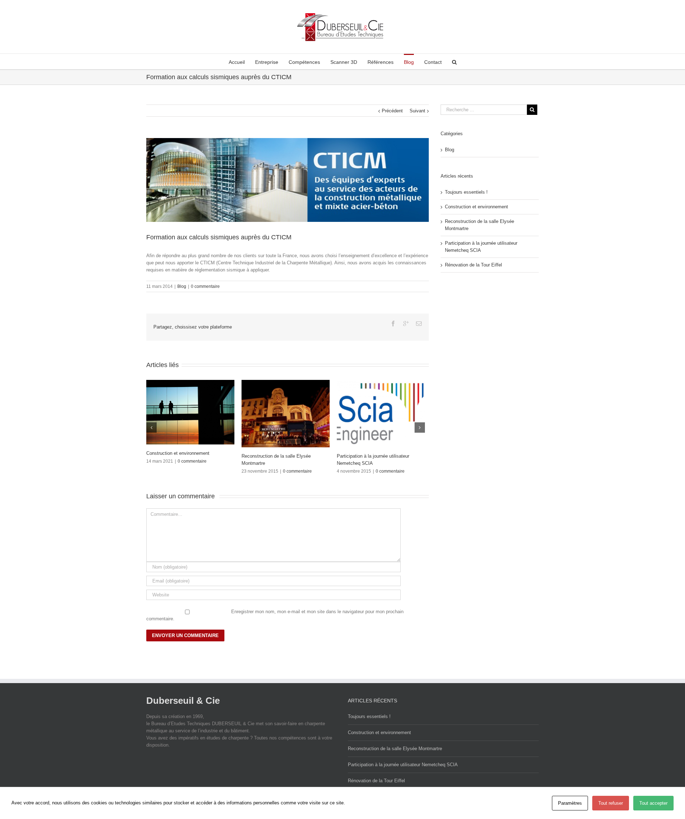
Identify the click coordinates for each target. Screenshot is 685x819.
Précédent (392, 110)
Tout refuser (610, 803)
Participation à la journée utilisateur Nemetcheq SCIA (403, 762)
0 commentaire (205, 286)
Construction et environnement (476, 206)
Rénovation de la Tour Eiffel (354, 456)
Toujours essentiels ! (466, 192)
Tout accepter (653, 803)
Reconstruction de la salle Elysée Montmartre (395, 746)
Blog (181, 286)
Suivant (417, 110)
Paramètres (570, 803)
